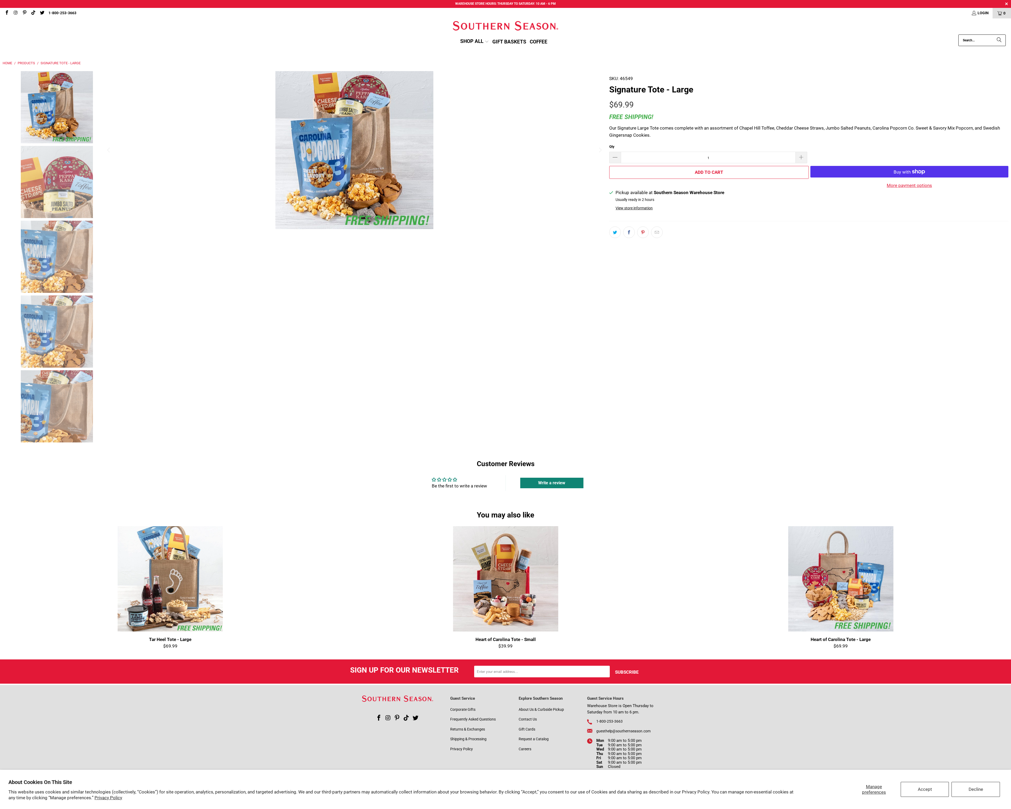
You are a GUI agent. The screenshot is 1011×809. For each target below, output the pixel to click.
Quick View (505, 591)
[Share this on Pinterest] (643, 232)
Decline (976, 789)
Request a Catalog (534, 739)
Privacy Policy (108, 797)
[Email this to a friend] (657, 232)
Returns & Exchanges (467, 729)
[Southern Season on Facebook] (6, 13)
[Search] (999, 40)
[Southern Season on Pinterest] (24, 13)
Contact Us (528, 719)
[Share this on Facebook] (629, 232)
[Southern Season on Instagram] (15, 13)
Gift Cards (527, 729)
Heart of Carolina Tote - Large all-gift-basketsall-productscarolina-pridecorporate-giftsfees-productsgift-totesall (841, 579)
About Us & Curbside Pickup (541, 709)
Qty (611, 147)
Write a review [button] (551, 482)
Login (983, 13)
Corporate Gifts (462, 709)
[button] (474, 41)
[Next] (600, 150)
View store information (634, 208)
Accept (925, 789)
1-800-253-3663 (62, 13)
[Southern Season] (505, 26)
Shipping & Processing (468, 739)
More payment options (909, 185)
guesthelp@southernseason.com (623, 731)
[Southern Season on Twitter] (41, 13)
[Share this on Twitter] (615, 232)
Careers (525, 749)
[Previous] (109, 150)
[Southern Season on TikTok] (33, 13)
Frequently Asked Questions (473, 719)
